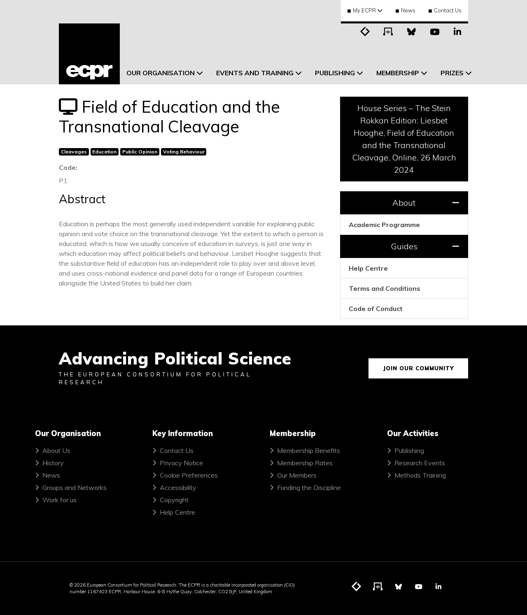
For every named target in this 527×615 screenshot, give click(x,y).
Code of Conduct (376, 308)
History (53, 463)
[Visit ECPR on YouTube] (434, 31)
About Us (56, 450)
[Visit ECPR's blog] (365, 31)
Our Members (297, 475)
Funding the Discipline (309, 487)
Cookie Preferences (189, 475)
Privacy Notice (181, 463)
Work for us (59, 500)
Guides (404, 246)
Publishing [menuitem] (335, 73)
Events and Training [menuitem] (255, 73)
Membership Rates (305, 463)
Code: (68, 167)
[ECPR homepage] (89, 53)
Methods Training (420, 475)
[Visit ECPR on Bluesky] (411, 31)
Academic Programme (384, 224)
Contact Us (448, 10)
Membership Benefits (308, 450)
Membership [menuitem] (397, 73)
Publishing (409, 450)
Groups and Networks (74, 487)
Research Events (419, 463)
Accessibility (178, 487)
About (403, 202)
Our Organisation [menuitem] (160, 73)
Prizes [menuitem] (452, 73)
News (408, 10)
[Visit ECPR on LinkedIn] (457, 31)
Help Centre (368, 268)
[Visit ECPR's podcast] (388, 31)
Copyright (174, 500)
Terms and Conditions (384, 288)
